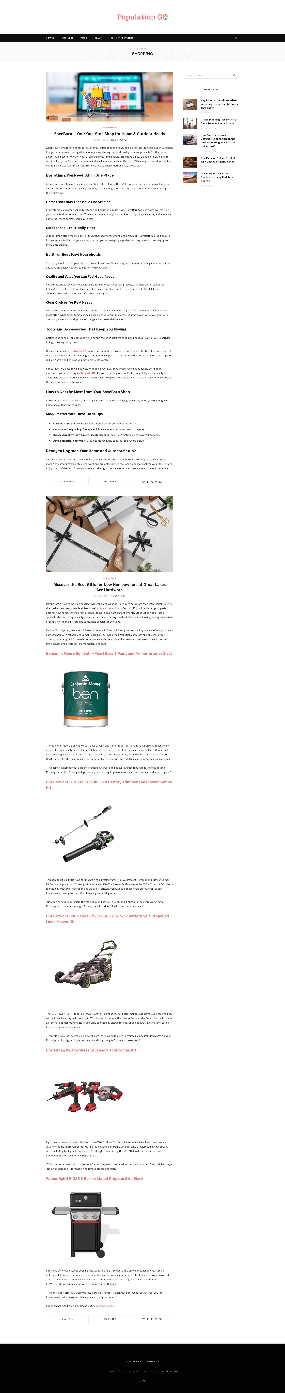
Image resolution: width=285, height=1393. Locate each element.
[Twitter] (152, 481)
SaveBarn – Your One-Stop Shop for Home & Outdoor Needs (109, 133)
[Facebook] (147, 481)
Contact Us (133, 1361)
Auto (84, 38)
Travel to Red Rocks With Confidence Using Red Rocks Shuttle (218, 177)
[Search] (236, 38)
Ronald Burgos (68, 1319)
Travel (50, 38)
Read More (109, 481)
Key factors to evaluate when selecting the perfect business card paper (219, 104)
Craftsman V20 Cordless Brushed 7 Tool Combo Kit (91, 1050)
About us (153, 1361)
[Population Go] (142, 17)
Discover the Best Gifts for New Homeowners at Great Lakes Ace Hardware (109, 587)
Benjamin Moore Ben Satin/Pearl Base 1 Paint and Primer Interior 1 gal (109, 653)
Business (68, 38)
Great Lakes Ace (109, 608)
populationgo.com (166, 1371)
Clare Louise (68, 481)
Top (143, 1381)
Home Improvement (122, 38)
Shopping (111, 127)
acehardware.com (103, 1305)
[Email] (160, 481)
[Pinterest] (156, 481)
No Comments (118, 140)
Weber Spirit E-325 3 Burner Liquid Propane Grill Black (94, 1178)
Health (99, 38)
